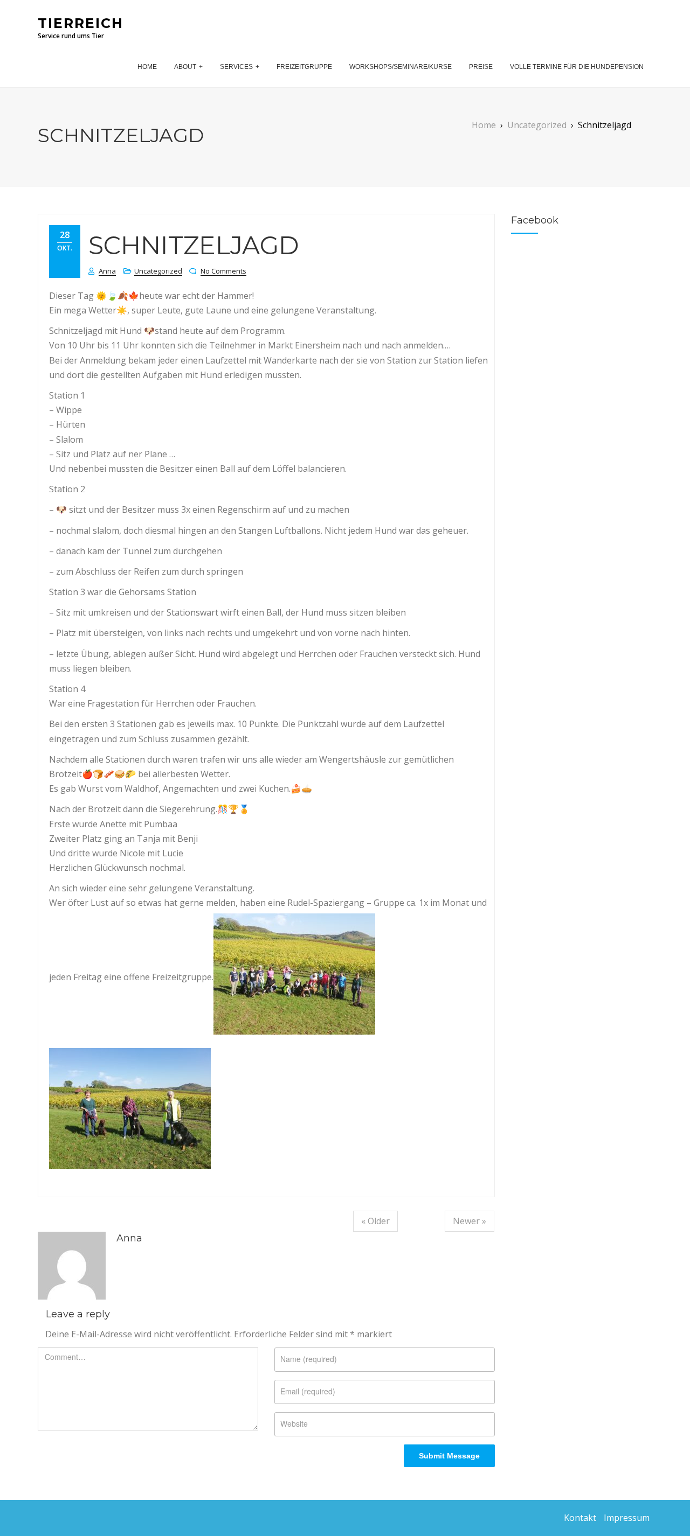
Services (236, 67)
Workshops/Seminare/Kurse (400, 67)
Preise (481, 67)
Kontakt (580, 1518)
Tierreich (80, 23)
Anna (107, 271)
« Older (375, 1221)
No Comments (223, 271)
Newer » (469, 1221)
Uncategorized (158, 271)
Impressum (627, 1518)
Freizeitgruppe (304, 67)
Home (147, 67)
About (185, 67)
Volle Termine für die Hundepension (577, 67)
